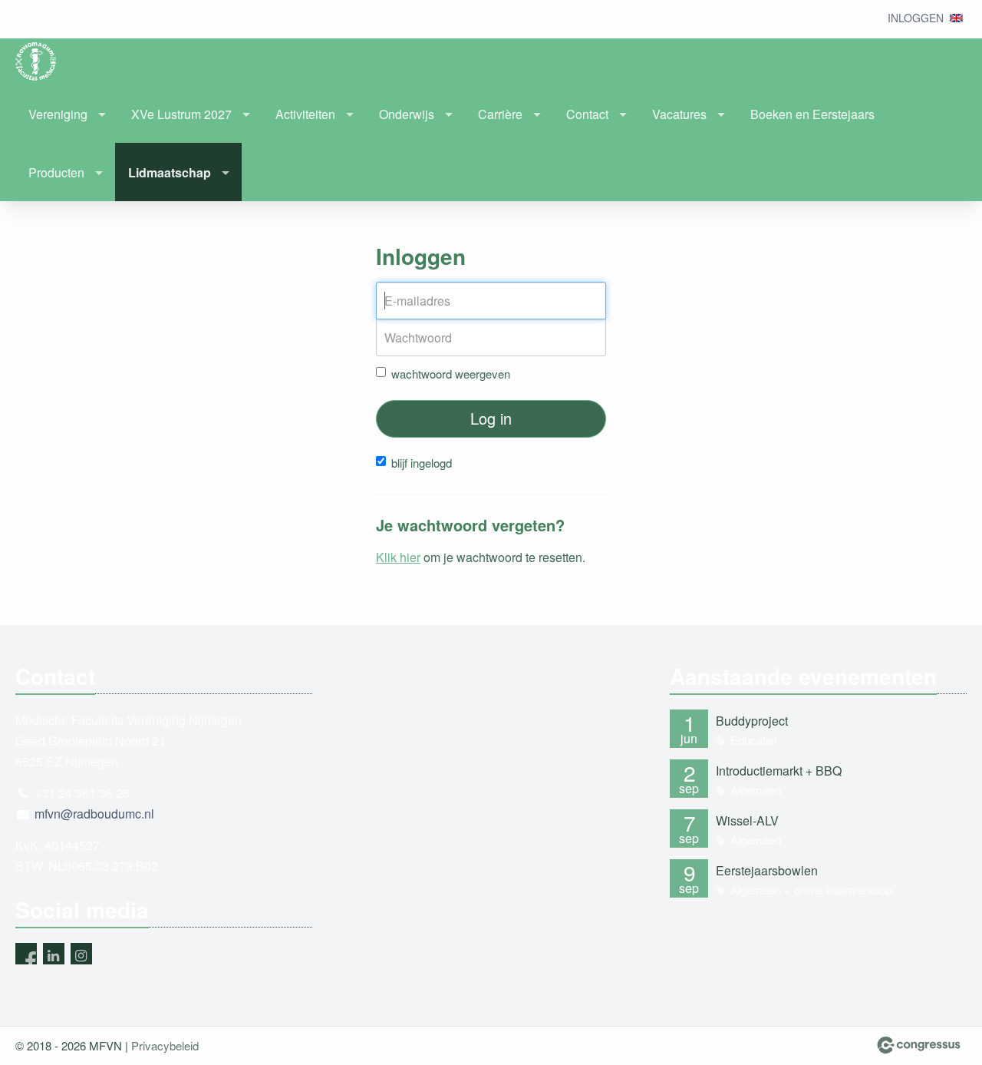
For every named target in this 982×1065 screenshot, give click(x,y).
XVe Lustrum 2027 (181, 114)
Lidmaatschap (169, 172)
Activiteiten (305, 114)
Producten (56, 172)
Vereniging (57, 114)
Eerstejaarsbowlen (767, 870)
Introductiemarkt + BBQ (779, 770)
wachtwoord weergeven (450, 373)
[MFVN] (46, 61)
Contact (587, 114)
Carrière (500, 114)
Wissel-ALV (747, 820)
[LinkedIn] (53, 953)
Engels (956, 18)
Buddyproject (752, 720)
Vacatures (679, 114)
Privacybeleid (165, 1045)
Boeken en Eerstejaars (812, 114)
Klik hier (398, 557)
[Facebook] (26, 953)
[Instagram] (81, 953)
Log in (491, 418)
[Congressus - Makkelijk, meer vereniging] (919, 1045)
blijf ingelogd (421, 463)
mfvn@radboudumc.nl (94, 813)
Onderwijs (406, 114)
